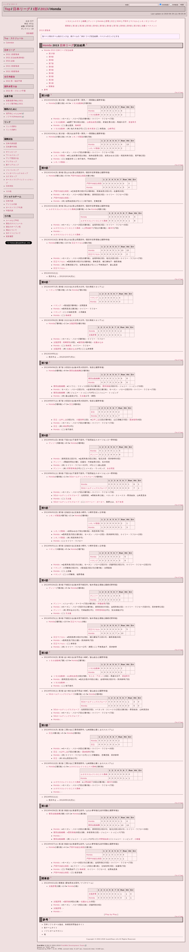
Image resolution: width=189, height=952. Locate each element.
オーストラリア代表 (14, 207)
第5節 (102, 26)
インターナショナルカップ (17, 173)
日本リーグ (21, 9)
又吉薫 (82, 396)
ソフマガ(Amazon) (14, 117)
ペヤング (153, 21)
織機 (84, 21)
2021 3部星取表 (12, 71)
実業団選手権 (11, 101)
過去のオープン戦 (13, 227)
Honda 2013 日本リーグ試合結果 (58, 50)
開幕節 (68, 26)
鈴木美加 (91, 129)
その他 (9, 191)
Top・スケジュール (13, 38)
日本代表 (9, 201)
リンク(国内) (11, 126)
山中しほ (63, 420)
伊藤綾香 (101, 604)
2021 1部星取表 (12, 54)
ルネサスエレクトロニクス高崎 (62, 209)
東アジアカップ (12, 165)
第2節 (81, 26)
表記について (11, 230)
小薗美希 (80, 420)
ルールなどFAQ (12, 220)
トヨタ (68, 21)
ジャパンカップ (12, 170)
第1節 (75, 26)
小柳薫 (137, 839)
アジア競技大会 (12, 158)
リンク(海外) (11, 130)
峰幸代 (111, 228)
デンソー (92, 21)
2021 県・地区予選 (14, 81)
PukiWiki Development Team (73, 945)
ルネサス (77, 21)
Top (8, 9)
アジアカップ (11, 161)
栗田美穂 (106, 386)
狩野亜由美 (104, 839)
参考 (46, 90)
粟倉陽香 (133, 420)
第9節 (129, 26)
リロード (13, 4)
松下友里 (120, 502)
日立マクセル (77, 243)
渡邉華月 (132, 122)
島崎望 (78, 125)
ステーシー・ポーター (94, 502)
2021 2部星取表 (12, 66)
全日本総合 (9, 76)
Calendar (10, 43)
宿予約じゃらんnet (14, 113)
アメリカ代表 (11, 204)
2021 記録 (10, 61)
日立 (113, 21)
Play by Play (111, 914)
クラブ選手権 (11, 104)
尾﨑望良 (67, 342)
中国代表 (9, 211)
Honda (100, 21)
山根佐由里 (91, 122)
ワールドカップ (12, 155)
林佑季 (66, 426)
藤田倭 (81, 342)
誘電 (107, 21)
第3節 (88, 26)
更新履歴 (30, 33)
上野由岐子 (88, 228)
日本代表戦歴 (11, 143)
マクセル (134, 21)
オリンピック (11, 152)
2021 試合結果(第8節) (15, 58)
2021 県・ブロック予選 (16, 91)
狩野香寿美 (72, 468)
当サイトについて (13, 233)
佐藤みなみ (98, 342)
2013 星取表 (44, 30)
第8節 (122, 26)
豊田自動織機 (75, 371)
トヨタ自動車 (77, 103)
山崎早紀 (111, 129)
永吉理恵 (111, 468)
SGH (119, 21)
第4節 (95, 26)
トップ (6, 4)
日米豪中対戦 (11, 147)
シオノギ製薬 (77, 137)
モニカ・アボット (96, 676)
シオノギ (143, 21)
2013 (44, 9)
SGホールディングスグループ (82, 477)
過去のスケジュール (14, 223)
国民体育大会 (10, 86)
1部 (35, 9)
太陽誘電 (73, 323)
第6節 (109, 26)
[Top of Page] (179, 92)
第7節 (115, 26)
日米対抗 (9, 186)
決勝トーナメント (149, 26)
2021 (20, 101)
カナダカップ (11, 176)
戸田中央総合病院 (78, 176)
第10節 (137, 26)
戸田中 (125, 21)
